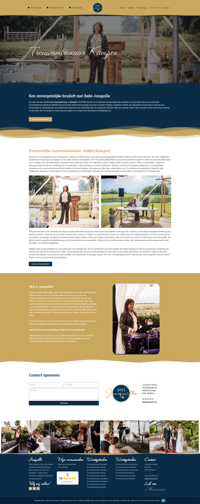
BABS (131, 7)
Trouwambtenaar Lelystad (97, 470)
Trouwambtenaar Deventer (126, 467)
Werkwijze (142, 7)
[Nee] (197, 500)
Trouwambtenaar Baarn (125, 473)
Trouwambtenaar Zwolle (96, 467)
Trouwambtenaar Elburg (96, 473)
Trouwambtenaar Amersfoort (127, 470)
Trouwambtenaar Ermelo (96, 484)
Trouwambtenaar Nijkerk (96, 487)
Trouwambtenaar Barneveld (126, 464)
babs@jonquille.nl (151, 478)
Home (123, 7)
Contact (165, 7)
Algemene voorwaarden (67, 464)
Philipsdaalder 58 (149, 387)
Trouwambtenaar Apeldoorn (97, 478)
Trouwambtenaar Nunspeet (97, 481)
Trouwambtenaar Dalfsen (125, 478)
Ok (163, 500)
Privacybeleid (63, 467)
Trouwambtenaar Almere (96, 476)
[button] (4, 436)
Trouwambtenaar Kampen (97, 464)
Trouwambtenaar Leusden (126, 476)
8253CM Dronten (149, 390)
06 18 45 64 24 (148, 399)
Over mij (154, 7)
